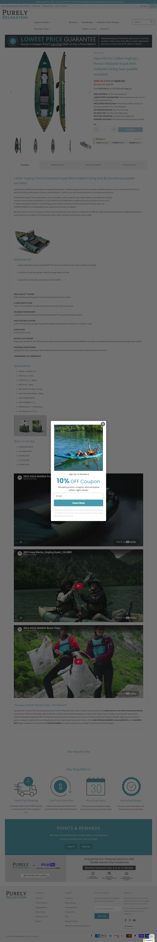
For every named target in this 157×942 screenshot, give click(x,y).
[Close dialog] (103, 424)
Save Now (78, 503)
